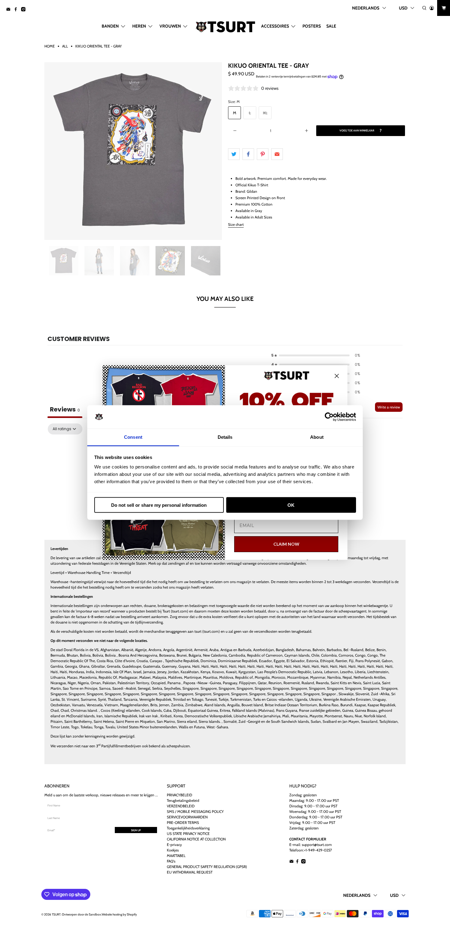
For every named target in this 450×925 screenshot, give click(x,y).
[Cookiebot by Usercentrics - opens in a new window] (329, 417)
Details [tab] (225, 437)
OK (290, 504)
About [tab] (317, 437)
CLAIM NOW (286, 544)
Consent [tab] (133, 437)
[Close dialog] (336, 376)
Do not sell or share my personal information (159, 504)
